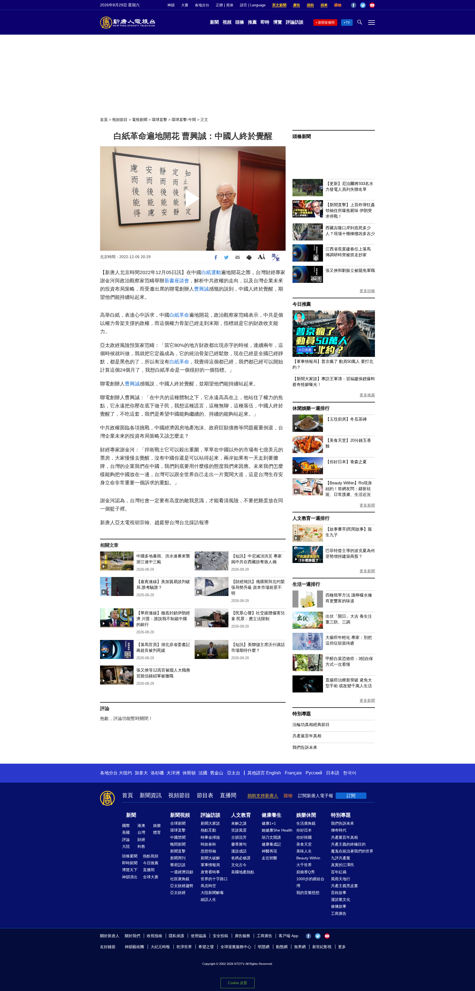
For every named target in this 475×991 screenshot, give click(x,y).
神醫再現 (269, 851)
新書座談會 (176, 280)
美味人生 (304, 851)
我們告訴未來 (304, 747)
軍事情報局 (210, 865)
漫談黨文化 (340, 899)
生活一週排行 (306, 584)
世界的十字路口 (214, 879)
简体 (229, 5)
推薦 (252, 22)
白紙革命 (179, 315)
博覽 (277, 22)
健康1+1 (269, 823)
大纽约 (125, 773)
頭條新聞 (301, 136)
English (273, 773)
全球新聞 (178, 823)
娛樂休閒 (306, 815)
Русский (314, 773)
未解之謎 (239, 823)
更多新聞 (367, 505)
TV (348, 22)
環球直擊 (159, 119)
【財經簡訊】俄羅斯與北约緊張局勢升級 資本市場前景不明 (258, 587)
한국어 (349, 773)
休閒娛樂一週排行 (310, 408)
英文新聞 (279, 5)
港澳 (141, 825)
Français (293, 773)
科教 (141, 846)
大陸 (126, 846)
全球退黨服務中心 (235, 947)
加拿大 (141, 773)
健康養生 (271, 815)
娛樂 (157, 825)
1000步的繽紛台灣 (310, 882)
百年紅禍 (338, 872)
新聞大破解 (210, 858)
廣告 (296, 5)
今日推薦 (301, 304)
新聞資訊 (151, 795)
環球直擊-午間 (184, 119)
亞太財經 (178, 892)
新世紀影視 (322, 947)
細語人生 (208, 899)
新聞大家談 (210, 823)
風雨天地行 (340, 879)
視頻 (227, 22)
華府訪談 (178, 865)
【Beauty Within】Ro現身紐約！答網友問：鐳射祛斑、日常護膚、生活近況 (348, 489)
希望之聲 (206, 947)
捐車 (324, 5)
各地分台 (202, 5)
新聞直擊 (178, 851)
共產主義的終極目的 (348, 844)
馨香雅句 (239, 844)
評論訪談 (294, 22)
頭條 (239, 22)
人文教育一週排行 (310, 518)
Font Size (262, 256)
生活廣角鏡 (306, 823)
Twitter (363, 5)
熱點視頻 (150, 856)
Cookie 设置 (237, 983)
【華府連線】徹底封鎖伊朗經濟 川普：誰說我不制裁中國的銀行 (163, 619)
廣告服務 (242, 936)
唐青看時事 (210, 872)
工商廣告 (338, 913)
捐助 (310, 5)
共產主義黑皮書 (344, 886)
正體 (219, 5)
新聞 (214, 22)
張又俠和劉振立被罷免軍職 (350, 270)
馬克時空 (208, 886)
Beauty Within (308, 858)
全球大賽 (150, 877)
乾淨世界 (184, 947)
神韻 (171, 5)
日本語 (332, 773)
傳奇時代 (338, 830)
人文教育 (241, 815)
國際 (126, 825)
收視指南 (154, 936)
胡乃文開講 (271, 837)
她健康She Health (277, 830)
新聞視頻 (180, 815)
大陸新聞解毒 (212, 892)
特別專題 (301, 713)
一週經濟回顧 (181, 872)
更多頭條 (367, 291)
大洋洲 (173, 773)
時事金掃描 (210, 837)
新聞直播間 (326, 22)
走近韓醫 (269, 858)
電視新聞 (139, 119)
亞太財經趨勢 (181, 886)
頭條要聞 (129, 856)
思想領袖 (208, 851)
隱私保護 (176, 936)
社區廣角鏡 (179, 879)
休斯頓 (189, 773)
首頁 (104, 119)
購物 (337, 5)
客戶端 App (288, 936)
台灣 (141, 832)
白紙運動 (211, 272)
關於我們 (132, 936)
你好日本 (304, 830)
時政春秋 (208, 844)
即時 (265, 22)
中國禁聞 (178, 837)
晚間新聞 (178, 844)
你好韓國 (304, 837)
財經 (141, 839)
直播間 (228, 795)
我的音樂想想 (307, 892)
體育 (157, 832)
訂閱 (351, 795)
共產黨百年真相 (306, 735)
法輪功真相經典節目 (311, 724)
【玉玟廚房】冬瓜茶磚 (346, 419)
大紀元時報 (160, 947)
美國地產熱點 (242, 872)
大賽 (184, 5)
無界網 (300, 947)
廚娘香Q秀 (305, 872)
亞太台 (233, 773)
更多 (342, 947)
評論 (126, 839)
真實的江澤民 (342, 865)
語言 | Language (253, 5)
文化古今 (239, 865)
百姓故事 (338, 892)
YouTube (372, 5)
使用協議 (198, 936)
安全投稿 (220, 936)
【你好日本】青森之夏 (346, 461)
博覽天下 (129, 870)
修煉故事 (338, 906)
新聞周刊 (178, 858)
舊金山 (216, 773)
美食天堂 (304, 844)
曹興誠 (201, 289)
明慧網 (263, 947)
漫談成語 (239, 851)
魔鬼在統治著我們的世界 (352, 851)
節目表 (205, 795)
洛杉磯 (157, 773)
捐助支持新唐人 (262, 795)
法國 (202, 773)
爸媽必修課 (240, 858)
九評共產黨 (340, 858)
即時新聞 (129, 863)
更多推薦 (367, 395)
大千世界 (304, 865)
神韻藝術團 (134, 947)
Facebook (353, 5)
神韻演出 (129, 877)
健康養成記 (271, 844)
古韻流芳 (239, 837)
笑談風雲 (239, 830)
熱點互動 (208, 830)
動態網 (282, 947)
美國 (126, 832)
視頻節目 (120, 119)
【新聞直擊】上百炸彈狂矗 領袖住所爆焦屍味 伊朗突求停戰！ (350, 210)
